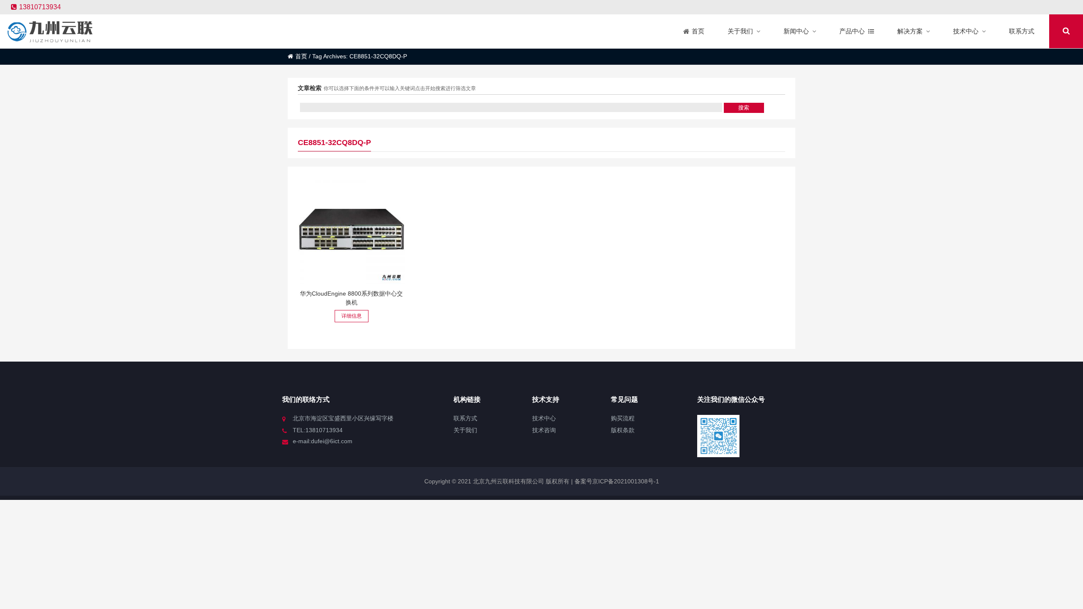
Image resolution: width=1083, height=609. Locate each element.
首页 (301, 56)
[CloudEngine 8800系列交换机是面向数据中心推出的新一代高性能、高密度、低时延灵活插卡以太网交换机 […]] (351, 230)
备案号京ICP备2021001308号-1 (616, 481)
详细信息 (351, 316)
